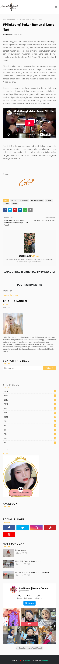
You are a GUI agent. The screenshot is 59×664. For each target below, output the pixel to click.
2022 (30, 408)
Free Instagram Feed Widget (30, 648)
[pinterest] (50, 527)
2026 (30, 391)
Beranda (6, 19)
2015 (30, 438)
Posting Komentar (10, 295)
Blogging (27, 660)
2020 (30, 417)
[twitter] (22, 527)
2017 (30, 430)
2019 (30, 421)
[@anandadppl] (13, 589)
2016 (30, 434)
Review (12, 19)
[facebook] (9, 527)
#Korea (13, 200)
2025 (30, 395)
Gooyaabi (44, 660)
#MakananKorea (37, 200)
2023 (30, 404)
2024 (30, 400)
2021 (30, 413)
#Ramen (49, 200)
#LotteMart (24, 200)
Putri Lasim (7, 34)
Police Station (20, 550)
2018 (30, 425)
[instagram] (36, 527)
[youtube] (9, 534)
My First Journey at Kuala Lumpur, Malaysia (32, 572)
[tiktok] (22, 534)
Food (7, 203)
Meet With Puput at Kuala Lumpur (28, 561)
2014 (29, 443)
